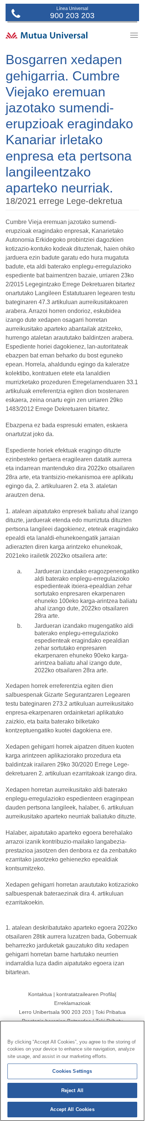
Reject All (72, 1090)
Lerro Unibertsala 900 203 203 (55, 1012)
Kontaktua (40, 994)
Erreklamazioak (72, 1003)
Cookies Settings (72, 1071)
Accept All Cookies (72, 1109)
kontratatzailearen (77, 994)
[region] (72, 1071)
